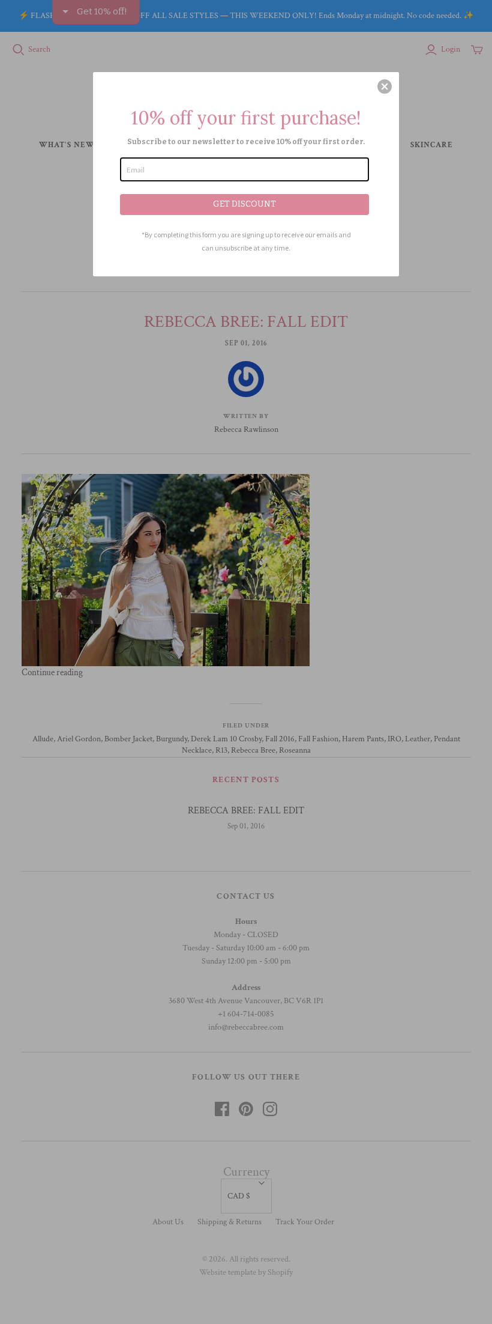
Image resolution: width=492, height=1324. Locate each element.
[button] (384, 86)
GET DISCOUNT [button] (244, 204)
